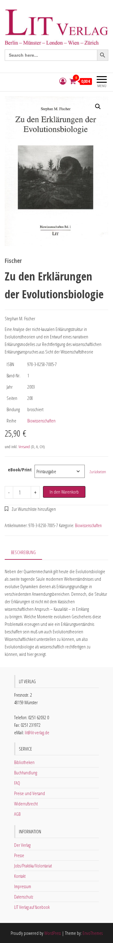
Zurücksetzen (97, 471)
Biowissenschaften (41, 420)
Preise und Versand (29, 793)
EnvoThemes (93, 933)
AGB (17, 814)
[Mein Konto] (62, 81)
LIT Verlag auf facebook (32, 907)
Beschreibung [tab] (23, 552)
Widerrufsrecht (26, 803)
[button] (98, 106)
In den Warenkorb (64, 492)
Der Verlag (22, 845)
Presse (19, 855)
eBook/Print (20, 469)
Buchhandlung (25, 772)
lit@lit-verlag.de (37, 732)
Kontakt (19, 876)
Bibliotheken (24, 762)
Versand (24, 446)
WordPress (52, 933)
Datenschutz (23, 896)
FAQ (17, 783)
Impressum (22, 886)
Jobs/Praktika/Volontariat (33, 865)
